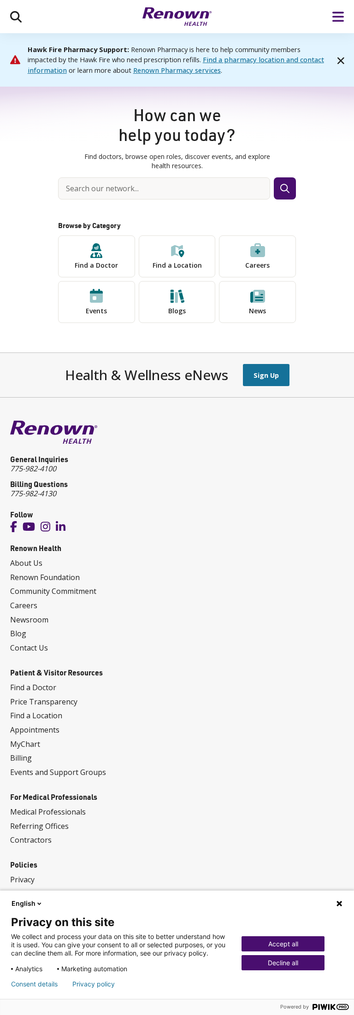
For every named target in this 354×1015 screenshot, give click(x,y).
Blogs (177, 310)
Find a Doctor (96, 265)
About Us (26, 563)
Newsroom (29, 620)
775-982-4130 (33, 493)
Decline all (283, 963)
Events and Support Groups (58, 772)
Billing (21, 758)
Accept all (283, 944)
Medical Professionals (48, 812)
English (23, 903)
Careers (257, 265)
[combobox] (164, 188)
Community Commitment (53, 591)
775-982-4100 (33, 468)
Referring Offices (39, 826)
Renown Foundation (45, 577)
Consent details (34, 984)
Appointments (34, 730)
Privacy (22, 879)
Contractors (31, 840)
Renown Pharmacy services (177, 70)
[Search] (16, 17)
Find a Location (177, 265)
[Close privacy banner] (339, 903)
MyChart (25, 744)
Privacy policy (93, 984)
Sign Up (266, 375)
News (257, 310)
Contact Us (29, 648)
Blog (18, 633)
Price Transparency (43, 702)
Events (96, 310)
